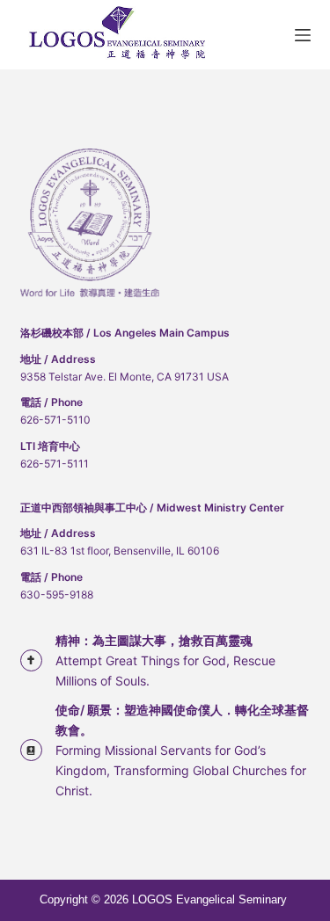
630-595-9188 (56, 594)
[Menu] (303, 35)
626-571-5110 (55, 419)
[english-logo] (120, 34)
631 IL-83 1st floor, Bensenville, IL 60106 (119, 550)
